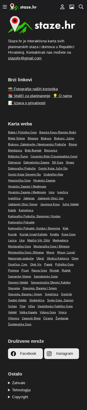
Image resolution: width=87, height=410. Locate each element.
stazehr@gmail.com (24, 58)
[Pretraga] (81, 7)
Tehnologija (21, 390)
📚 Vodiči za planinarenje (29, 96)
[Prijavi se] (62, 7)
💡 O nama (62, 96)
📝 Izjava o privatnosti (27, 103)
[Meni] (4, 7)
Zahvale (18, 383)
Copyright (20, 397)
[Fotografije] (71, 7)
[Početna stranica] (23, 6)
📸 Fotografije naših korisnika (33, 89)
